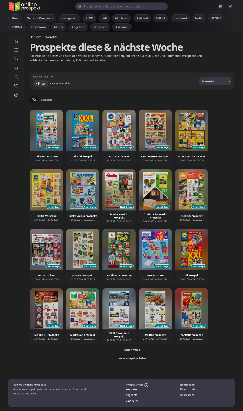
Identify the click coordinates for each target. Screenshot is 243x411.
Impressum (187, 395)
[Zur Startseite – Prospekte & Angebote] (24, 6)
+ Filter (41, 83)
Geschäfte (132, 400)
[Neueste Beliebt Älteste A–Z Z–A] (215, 81)
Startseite (35, 37)
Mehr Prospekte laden (132, 358)
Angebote (131, 395)
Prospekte (132, 389)
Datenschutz (187, 389)
